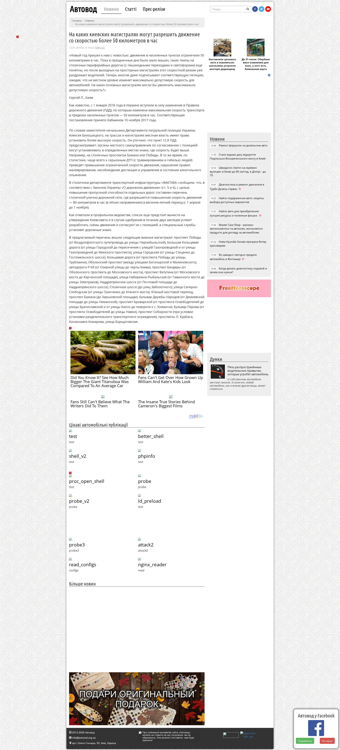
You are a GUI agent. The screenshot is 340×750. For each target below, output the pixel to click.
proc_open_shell (86, 481)
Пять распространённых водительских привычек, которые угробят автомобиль (248, 370)
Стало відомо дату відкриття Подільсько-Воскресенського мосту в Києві (238, 156)
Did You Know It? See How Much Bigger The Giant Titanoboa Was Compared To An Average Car (99, 381)
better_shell (151, 436)
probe (144, 481)
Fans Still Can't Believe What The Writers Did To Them (100, 403)
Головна (77, 20)
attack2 (146, 544)
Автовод (83, 8)
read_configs (82, 564)
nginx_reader (152, 564)
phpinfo (146, 456)
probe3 (77, 544)
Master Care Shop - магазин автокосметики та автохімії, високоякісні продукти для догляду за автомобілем (236, 228)
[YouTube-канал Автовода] (268, 9)
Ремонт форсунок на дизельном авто (243, 145)
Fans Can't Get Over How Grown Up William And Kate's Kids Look (170, 379)
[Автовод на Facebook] (255, 9)
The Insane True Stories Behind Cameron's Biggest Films (166, 403)
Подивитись (305, 741)
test (73, 436)
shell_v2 (77, 456)
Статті (131, 9)
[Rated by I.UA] (231, 734)
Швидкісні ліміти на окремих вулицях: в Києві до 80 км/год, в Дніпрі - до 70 (238, 171)
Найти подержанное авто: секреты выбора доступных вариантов (237, 200)
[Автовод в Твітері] (261, 9)
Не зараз (327, 741)
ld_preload (149, 501)
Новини (111, 9)
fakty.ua (100, 47)
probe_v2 (79, 501)
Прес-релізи (154, 9)
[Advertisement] (137, 629)
